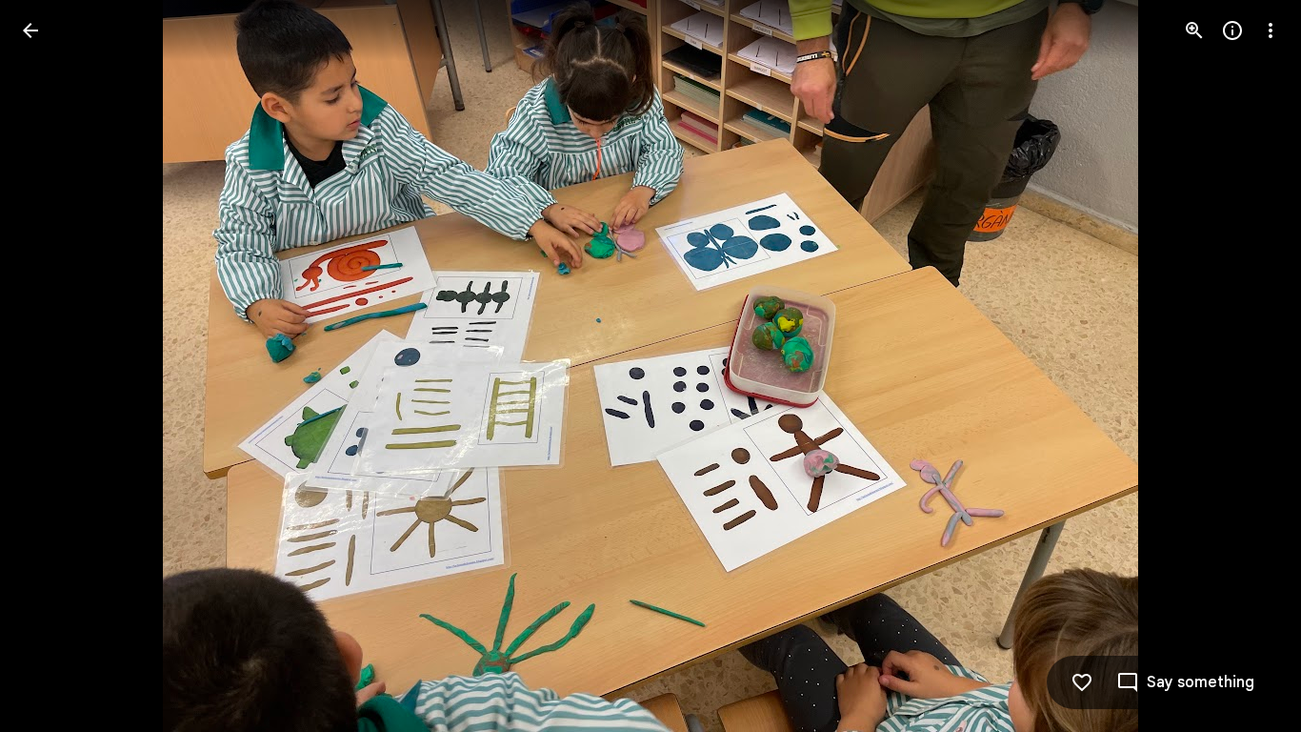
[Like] (1082, 682)
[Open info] (1232, 30)
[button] (53, 366)
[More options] (1270, 30)
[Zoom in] (1194, 30)
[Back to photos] (30, 30)
